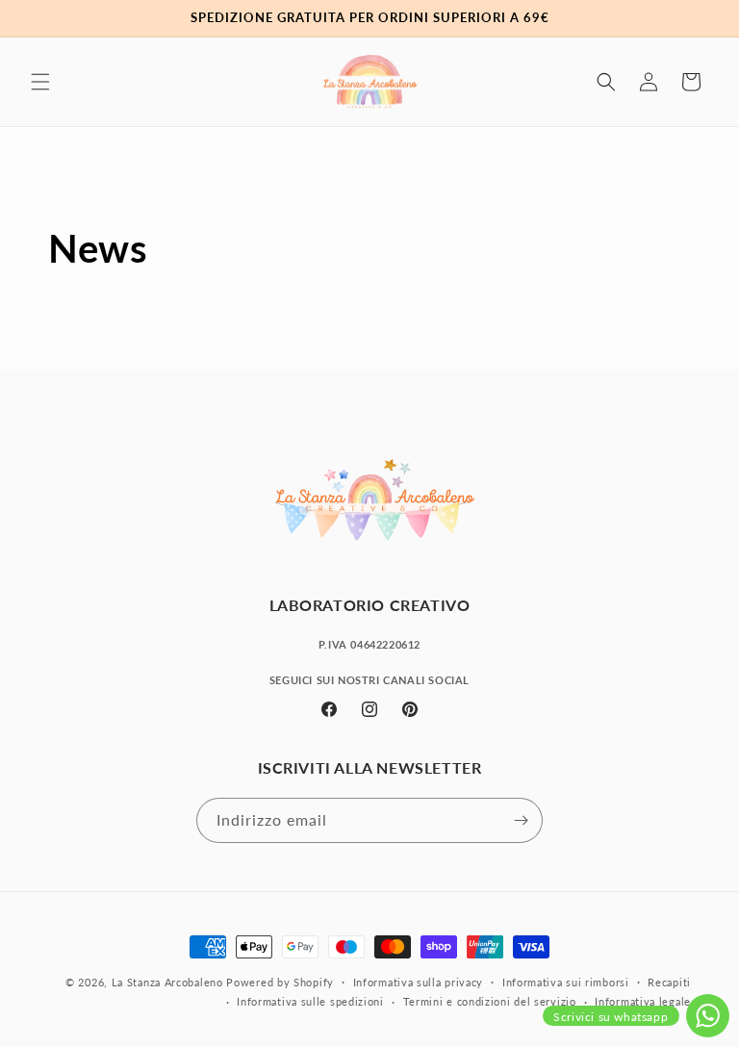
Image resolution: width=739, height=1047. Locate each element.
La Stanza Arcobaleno (167, 982)
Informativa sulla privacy (418, 982)
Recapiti (669, 982)
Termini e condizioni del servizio (489, 1001)
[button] (40, 82)
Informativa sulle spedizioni (310, 1001)
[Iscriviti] (520, 820)
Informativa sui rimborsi (565, 982)
